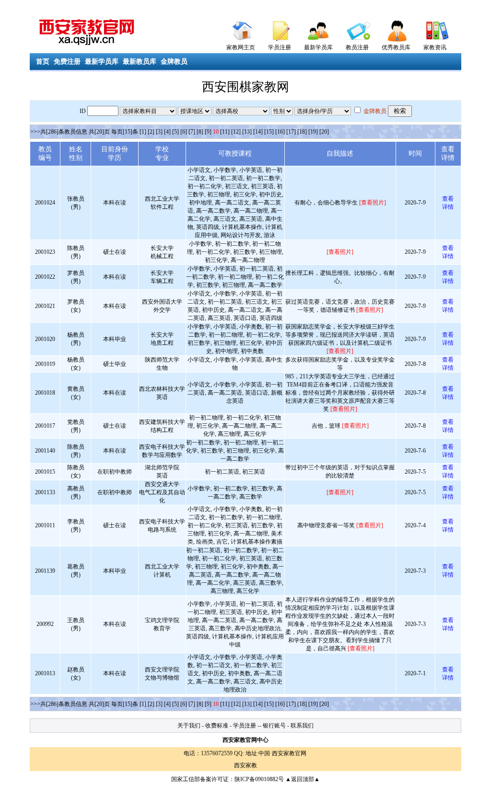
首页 (42, 61)
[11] (225, 131)
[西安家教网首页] (241, 28)
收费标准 (216, 725)
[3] (159, 131)
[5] (175, 131)
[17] (291, 131)
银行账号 (274, 725)
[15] (269, 131)
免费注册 (67, 61)
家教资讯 (434, 47)
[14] (258, 131)
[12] (236, 131)
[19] (313, 131)
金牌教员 (174, 61)
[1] (143, 131)
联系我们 (302, 725)
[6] (183, 131)
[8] (200, 131)
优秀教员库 (396, 47)
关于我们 (188, 725)
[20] (324, 131)
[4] (167, 131)
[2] (151, 131)
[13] (247, 131)
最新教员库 (139, 61)
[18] (302, 131)
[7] (191, 131)
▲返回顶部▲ (302, 779)
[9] (208, 131)
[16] (280, 131)
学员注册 (279, 47)
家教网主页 (240, 47)
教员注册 (357, 47)
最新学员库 (318, 47)
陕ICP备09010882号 (259, 779)
